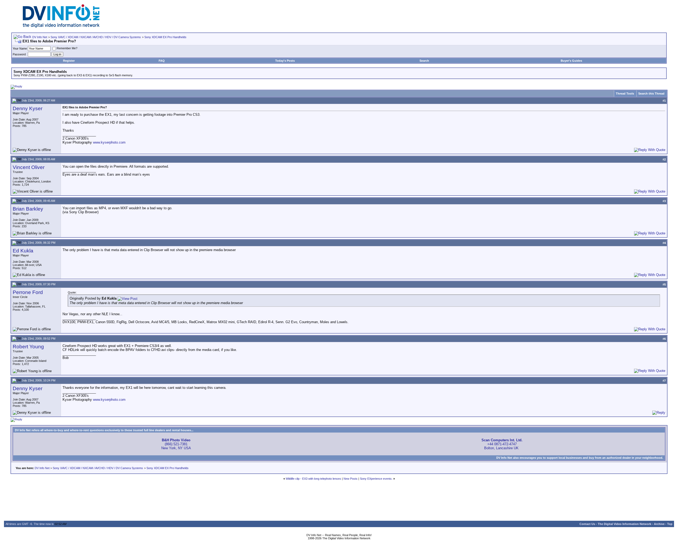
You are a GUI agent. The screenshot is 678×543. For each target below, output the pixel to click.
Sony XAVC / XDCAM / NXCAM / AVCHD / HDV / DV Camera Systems (96, 37)
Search (424, 60)
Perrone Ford (28, 292)
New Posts (351, 478)
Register (69, 60)
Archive (659, 524)
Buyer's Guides (571, 60)
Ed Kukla (23, 250)
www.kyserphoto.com (109, 142)
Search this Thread (651, 93)
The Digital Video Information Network (624, 524)
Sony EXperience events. (376, 478)
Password (19, 54)
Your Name (20, 48)
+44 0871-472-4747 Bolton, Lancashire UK (502, 444)
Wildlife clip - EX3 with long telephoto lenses (313, 478)
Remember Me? (67, 48)
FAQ (162, 60)
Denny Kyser (27, 108)
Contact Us (587, 524)
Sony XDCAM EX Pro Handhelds (165, 37)
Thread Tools (625, 93)
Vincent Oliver (28, 167)
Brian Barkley (28, 209)
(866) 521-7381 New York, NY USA (176, 444)
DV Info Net (39, 37)
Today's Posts (285, 60)
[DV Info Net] (61, 27)
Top (669, 524)
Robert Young (28, 346)
